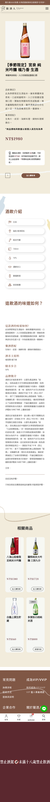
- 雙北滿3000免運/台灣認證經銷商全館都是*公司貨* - (25, 2)
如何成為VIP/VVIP (35, 687)
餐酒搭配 (11, 346)
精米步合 (11, 366)
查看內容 (38, 649)
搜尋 (43, 720)
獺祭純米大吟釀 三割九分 (35, 559)
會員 (6, 720)
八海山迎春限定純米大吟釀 (14, 559)
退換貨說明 (8, 697)
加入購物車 (30, 176)
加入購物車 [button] (16, 589)
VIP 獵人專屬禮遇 (35, 692)
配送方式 (7, 692)
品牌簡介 (11, 376)
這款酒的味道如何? (17, 326)
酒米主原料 (12, 356)
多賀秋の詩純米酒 (35, 619)
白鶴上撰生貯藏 (14, 619)
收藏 (19, 720)
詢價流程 (7, 687)
